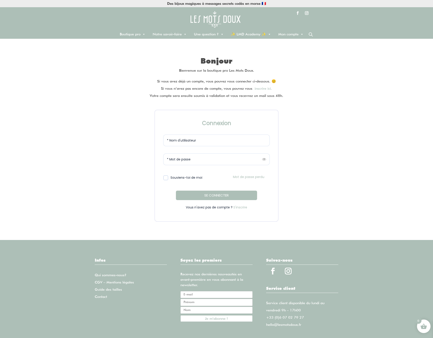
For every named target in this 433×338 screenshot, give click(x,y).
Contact (101, 297)
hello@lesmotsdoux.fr (283, 324)
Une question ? (206, 34)
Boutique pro (130, 34)
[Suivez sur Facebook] (297, 13)
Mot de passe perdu (248, 177)
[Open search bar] (311, 34)
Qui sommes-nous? (111, 275)
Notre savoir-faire (167, 34)
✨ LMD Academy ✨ (248, 34)
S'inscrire (240, 207)
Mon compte (288, 34)
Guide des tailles (108, 289)
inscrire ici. (263, 88)
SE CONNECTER (216, 195)
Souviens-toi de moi (186, 177)
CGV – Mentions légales (114, 282)
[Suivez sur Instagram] (306, 13)
